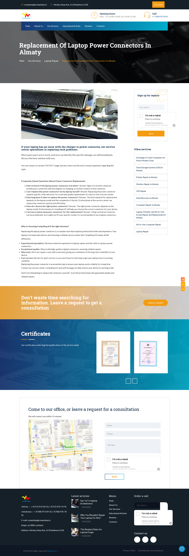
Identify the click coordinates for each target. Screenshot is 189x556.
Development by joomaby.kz (150, 550)
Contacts (101, 26)
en (183, 279)
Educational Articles (71, 26)
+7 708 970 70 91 (160, 16)
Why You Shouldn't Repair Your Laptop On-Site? (92, 516)
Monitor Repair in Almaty (147, 184)
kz (183, 284)
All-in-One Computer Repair (148, 224)
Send (151, 133)
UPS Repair (141, 191)
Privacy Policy (129, 550)
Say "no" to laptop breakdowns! (88, 502)
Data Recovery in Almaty (147, 198)
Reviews (88, 26)
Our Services (52, 26)
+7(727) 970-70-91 (57, 506)
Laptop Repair (51, 60)
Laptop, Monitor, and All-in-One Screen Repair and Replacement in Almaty (151, 215)
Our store (158, 4)
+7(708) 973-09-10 (43, 511)
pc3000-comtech (35, 525)
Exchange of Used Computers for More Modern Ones (150, 159)
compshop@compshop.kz (35, 4)
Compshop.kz (53, 551)
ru (183, 289)
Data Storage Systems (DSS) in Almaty (149, 169)
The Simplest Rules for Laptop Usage (91, 531)
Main (27, 26)
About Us (38, 26)
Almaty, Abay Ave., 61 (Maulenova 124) (46, 530)
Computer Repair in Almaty (148, 205)
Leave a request (155, 302)
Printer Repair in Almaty (146, 177)
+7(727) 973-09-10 (39, 506)
